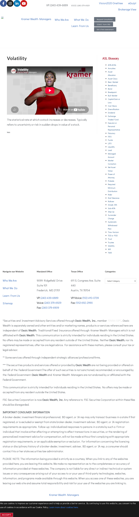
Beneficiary (112, 85)
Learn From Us (80, 26)
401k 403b (112, 65)
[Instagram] (10, 3)
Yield (110, 252)
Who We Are (62, 19)
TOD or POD (113, 235)
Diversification (113, 109)
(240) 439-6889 (49, 298)
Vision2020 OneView (111, 3)
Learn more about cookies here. (63, 507)
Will (109, 249)
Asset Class (112, 78)
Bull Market (112, 95)
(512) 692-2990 (84, 302)
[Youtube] (23, 3)
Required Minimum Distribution (112, 187)
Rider (110, 194)
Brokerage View (127, 9)
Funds (110, 140)
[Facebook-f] (3, 3)
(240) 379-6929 (52, 302)
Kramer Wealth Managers (64, 495)
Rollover (111, 201)
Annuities (112, 68)
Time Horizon (113, 232)
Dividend (111, 112)
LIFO (110, 143)
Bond (110, 89)
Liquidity (111, 147)
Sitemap (8, 303)
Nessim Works (105, 495)
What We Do (81, 19)
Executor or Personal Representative (114, 126)
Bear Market (113, 82)
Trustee (111, 242)
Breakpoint (112, 92)
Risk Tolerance (113, 198)
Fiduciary (111, 133)
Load (110, 150)
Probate (111, 181)
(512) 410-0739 (90, 298)
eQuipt (132, 3)
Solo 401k (111, 208)
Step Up (111, 211)
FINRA (111, 320)
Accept (6, 515)
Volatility (111, 246)
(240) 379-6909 (50, 307)
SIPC (119, 320)
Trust (110, 239)
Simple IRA (112, 204)
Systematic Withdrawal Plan (112, 225)
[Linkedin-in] (17, 3)
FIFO (110, 136)
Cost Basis (112, 106)
